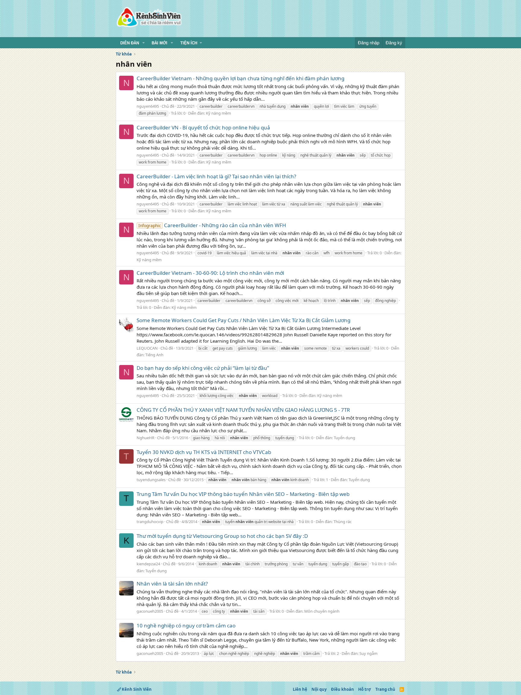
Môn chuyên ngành (321, 611)
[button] (143, 43)
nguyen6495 (148, 106)
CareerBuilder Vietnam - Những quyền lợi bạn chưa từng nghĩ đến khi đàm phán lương (240, 78)
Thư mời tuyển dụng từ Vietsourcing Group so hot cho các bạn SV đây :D (222, 535)
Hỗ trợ (364, 689)
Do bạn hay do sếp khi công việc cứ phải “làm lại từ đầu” (203, 367)
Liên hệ (300, 689)
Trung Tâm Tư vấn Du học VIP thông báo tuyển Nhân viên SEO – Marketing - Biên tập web (243, 493)
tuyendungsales (151, 479)
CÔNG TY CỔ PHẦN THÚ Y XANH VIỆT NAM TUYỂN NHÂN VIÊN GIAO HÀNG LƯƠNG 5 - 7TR (243, 409)
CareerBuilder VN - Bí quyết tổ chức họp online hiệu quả (203, 127)
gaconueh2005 (150, 611)
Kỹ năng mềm (218, 113)
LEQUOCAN (147, 348)
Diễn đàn (129, 43)
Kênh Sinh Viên (136, 689)
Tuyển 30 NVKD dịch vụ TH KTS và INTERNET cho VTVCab (204, 452)
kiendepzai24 (148, 563)
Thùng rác (342, 521)
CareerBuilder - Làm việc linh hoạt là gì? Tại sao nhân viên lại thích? (216, 176)
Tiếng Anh (154, 354)
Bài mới (159, 43)
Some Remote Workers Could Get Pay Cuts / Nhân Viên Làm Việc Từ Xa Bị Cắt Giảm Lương (243, 320)
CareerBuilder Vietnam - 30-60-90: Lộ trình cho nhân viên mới (210, 272)
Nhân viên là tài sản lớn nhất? (172, 583)
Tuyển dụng (344, 437)
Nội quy (319, 689)
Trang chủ (385, 689)
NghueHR (145, 437)
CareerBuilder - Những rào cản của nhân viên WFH (212, 225)
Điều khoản (342, 689)
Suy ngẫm (368, 653)
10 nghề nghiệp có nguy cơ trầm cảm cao (186, 625)
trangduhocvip (150, 521)
